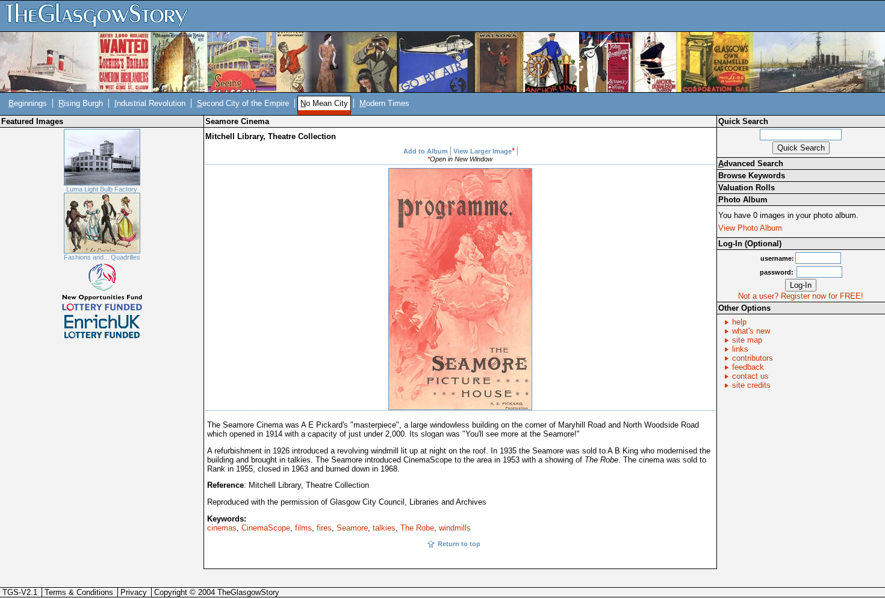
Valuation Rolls (746, 187)
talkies (384, 527)
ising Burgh (80, 103)
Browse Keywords (751, 175)
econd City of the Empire (243, 103)
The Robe (417, 527)
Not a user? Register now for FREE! (800, 296)
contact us (750, 376)
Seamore (352, 527)
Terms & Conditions (79, 592)
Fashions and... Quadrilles (102, 257)
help (739, 321)
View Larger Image (482, 151)
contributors (752, 358)
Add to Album (425, 151)
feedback (748, 367)
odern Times (384, 103)
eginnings (27, 103)
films (303, 527)
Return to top (459, 543)
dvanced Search (750, 163)
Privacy (133, 592)
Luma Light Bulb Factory (101, 189)
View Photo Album (750, 227)
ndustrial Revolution (149, 103)
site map (747, 339)
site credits (751, 385)
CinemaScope (265, 527)
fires (324, 527)
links (740, 349)
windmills (455, 527)
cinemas (222, 527)
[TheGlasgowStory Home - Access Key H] (100, 15)
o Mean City (324, 103)
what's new (751, 330)
